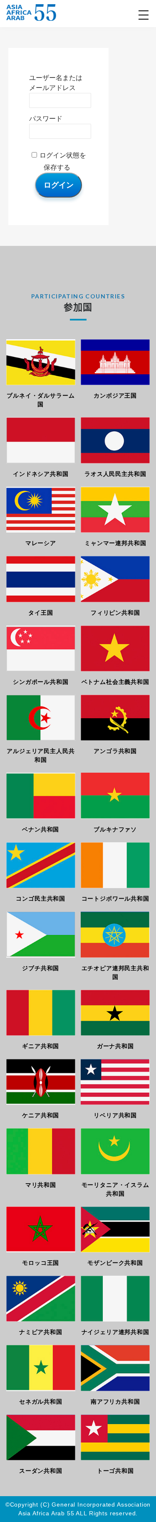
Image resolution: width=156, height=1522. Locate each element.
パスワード (45, 118)
